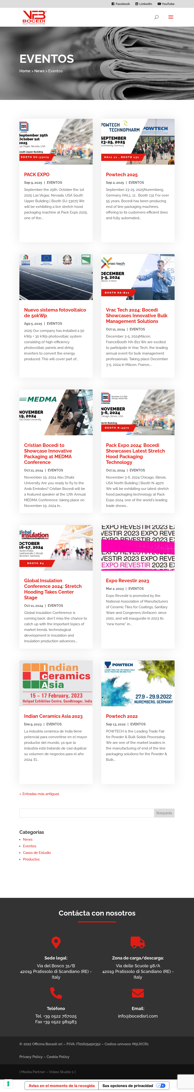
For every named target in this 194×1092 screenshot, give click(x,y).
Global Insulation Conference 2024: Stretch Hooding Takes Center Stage (53, 589)
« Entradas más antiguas (39, 794)
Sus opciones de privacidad (127, 1085)
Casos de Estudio (37, 853)
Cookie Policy (58, 1057)
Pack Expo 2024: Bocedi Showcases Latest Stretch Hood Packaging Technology (135, 453)
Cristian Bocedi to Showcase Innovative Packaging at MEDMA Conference (48, 453)
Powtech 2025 (122, 174)
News (39, 71)
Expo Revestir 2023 (127, 580)
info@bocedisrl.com (138, 1016)
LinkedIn (145, 4)
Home (25, 71)
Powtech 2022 (122, 716)
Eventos (54, 182)
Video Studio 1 (61, 1072)
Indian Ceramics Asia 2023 (53, 716)
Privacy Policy (31, 1057)
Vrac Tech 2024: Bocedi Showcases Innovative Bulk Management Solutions (137, 315)
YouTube (168, 4)
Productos (31, 859)
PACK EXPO (36, 174)
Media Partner (33, 1072)
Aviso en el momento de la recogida (62, 1085)
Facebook (123, 4)
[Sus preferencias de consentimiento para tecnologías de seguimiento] (8, 1083)
